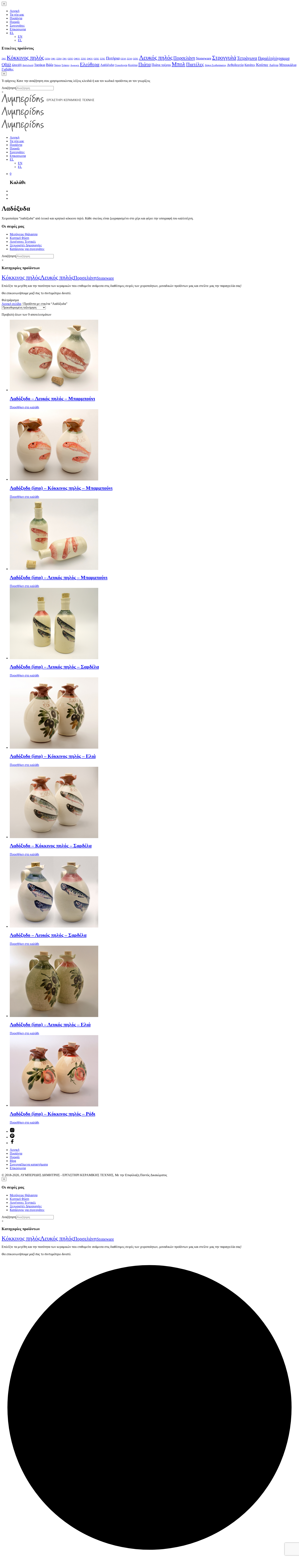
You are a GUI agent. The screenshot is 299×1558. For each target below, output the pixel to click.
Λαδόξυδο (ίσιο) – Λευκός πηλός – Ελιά (50, 1024)
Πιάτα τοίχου (161, 65)
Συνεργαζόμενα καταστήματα (29, 1164)
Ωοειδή (17, 65)
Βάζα (49, 65)
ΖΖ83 (83, 59)
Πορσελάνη (184, 58)
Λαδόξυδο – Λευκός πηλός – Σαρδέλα (48, 935)
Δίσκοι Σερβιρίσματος (215, 65)
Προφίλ (15, 22)
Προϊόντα (16, 18)
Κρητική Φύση (19, 238)
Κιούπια (132, 65)
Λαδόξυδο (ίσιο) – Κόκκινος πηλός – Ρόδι (52, 1113)
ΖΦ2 (4, 59)
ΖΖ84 (59, 59)
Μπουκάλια (287, 65)
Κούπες (262, 64)
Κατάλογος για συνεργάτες (27, 249)
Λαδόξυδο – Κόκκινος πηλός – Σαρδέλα (51, 845)
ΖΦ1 (64, 59)
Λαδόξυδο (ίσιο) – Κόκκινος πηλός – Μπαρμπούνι (61, 488)
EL (12, 33)
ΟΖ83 (70, 59)
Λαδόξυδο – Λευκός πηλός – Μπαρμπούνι (52, 398)
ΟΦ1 (53, 59)
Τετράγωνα (247, 58)
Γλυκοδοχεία (121, 65)
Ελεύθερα (89, 64)
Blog (13, 1160)
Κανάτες (249, 65)
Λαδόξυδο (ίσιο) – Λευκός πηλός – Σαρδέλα (54, 666)
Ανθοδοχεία (235, 65)
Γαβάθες (8, 69)
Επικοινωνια (18, 29)
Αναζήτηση (9, 88)
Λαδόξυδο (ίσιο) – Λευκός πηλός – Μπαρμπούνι (58, 577)
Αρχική (14, 11)
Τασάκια (39, 65)
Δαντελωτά (27, 65)
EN (20, 36)
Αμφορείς (74, 65)
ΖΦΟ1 (90, 59)
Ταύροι (57, 65)
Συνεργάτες (17, 25)
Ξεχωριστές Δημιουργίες (26, 245)
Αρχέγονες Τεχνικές (23, 241)
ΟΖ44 (123, 59)
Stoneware (203, 58)
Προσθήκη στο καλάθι (24, 407)
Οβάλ (6, 64)
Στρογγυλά (224, 58)
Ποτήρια (113, 58)
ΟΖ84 (47, 59)
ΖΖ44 (129, 59)
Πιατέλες (195, 64)
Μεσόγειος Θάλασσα (23, 234)
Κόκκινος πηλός (25, 57)
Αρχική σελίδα (11, 303)
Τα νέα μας (17, 14)
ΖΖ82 (102, 59)
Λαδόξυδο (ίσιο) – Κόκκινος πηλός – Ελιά (53, 756)
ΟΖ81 (135, 59)
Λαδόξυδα (107, 65)
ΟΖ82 (96, 59)
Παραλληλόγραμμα (273, 58)
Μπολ (178, 64)
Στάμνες (66, 65)
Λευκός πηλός (155, 57)
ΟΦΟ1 (77, 59)
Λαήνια (273, 65)
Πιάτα (144, 64)
